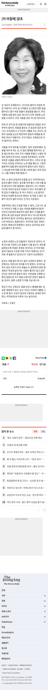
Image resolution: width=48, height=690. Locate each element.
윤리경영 (20, 669)
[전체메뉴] (45, 4)
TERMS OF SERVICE (9, 669)
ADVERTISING (13, 665)
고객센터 (27, 669)
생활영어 (5, 642)
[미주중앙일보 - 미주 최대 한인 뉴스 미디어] (9, 4)
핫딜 (3, 627)
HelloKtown (7, 621)
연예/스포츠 (6, 611)
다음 (44, 510)
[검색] (41, 4)
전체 (35, 431)
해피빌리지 (6, 658)
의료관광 (5, 653)
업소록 (4, 648)
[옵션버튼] (44, 24)
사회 (3, 595)
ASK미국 (5, 616)
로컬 (43, 431)
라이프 (4, 606)
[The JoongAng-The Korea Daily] (11, 580)
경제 (3, 600)
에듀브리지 (6, 637)
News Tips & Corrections (11, 673)
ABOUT (4, 665)
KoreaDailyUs (8, 632)
